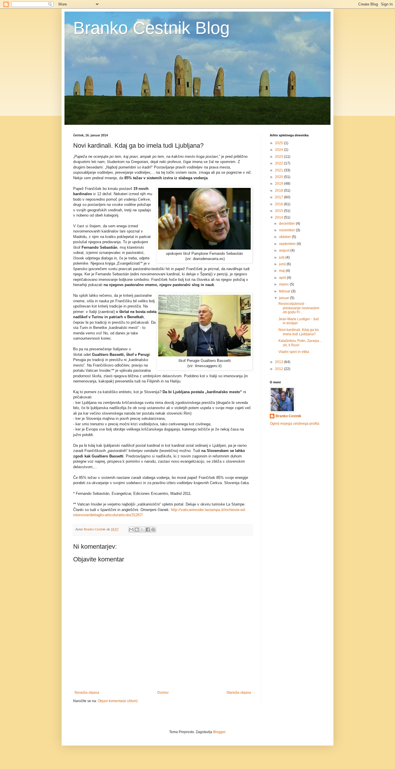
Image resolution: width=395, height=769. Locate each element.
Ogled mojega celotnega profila (294, 424)
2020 (279, 177)
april (283, 278)
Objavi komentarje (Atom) (118, 701)
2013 (279, 362)
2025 (279, 143)
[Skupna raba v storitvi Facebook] (148, 529)
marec (284, 284)
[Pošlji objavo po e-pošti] (131, 529)
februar (285, 291)
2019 (279, 184)
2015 (279, 211)
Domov (163, 693)
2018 (279, 190)
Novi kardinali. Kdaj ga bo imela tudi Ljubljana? (298, 332)
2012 (279, 369)
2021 (279, 170)
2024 (279, 150)
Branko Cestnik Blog (151, 28)
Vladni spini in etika (293, 352)
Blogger (219, 732)
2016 (279, 204)
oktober (285, 237)
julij (282, 257)
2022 (279, 163)
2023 (279, 157)
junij (283, 264)
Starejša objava (238, 693)
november (287, 230)
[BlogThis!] (137, 529)
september (288, 244)
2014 (279, 217)
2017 (279, 197)
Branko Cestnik (288, 416)
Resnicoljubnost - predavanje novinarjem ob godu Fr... (298, 308)
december (287, 223)
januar (284, 298)
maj (282, 271)
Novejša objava (87, 693)
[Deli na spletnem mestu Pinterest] (153, 529)
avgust (284, 250)
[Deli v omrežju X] (142, 529)
